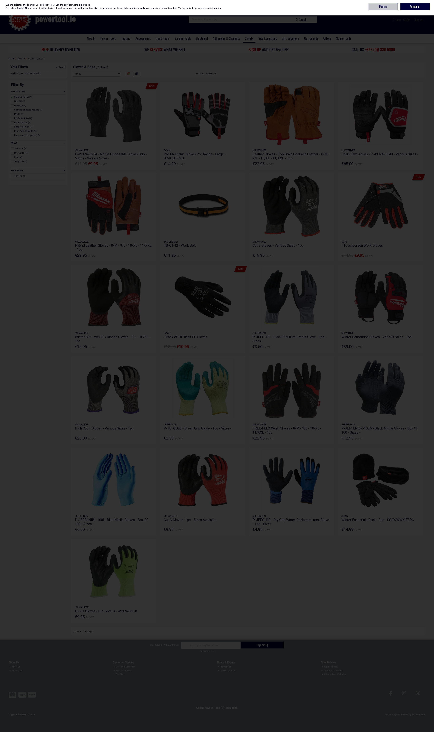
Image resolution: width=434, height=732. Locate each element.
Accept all (415, 7)
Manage (383, 7)
